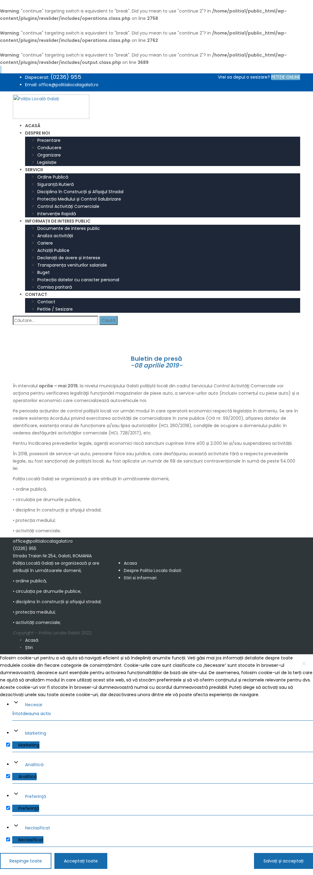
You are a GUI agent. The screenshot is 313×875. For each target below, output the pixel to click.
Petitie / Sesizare (55, 309)
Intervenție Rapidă (56, 214)
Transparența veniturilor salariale (72, 265)
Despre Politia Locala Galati (152, 570)
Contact (46, 302)
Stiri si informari (140, 578)
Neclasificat (37, 828)
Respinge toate (25, 861)
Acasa (130, 563)
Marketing (35, 733)
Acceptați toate (81, 861)
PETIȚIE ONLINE (285, 77)
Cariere (45, 243)
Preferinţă (35, 796)
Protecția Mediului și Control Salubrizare (79, 199)
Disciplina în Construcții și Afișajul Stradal (80, 192)
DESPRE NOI (37, 133)
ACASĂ (32, 126)
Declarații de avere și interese (68, 258)
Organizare (49, 155)
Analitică (34, 765)
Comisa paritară (54, 287)
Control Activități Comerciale (68, 206)
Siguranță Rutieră (55, 184)
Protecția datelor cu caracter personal (78, 280)
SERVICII (34, 170)
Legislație (47, 162)
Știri (29, 647)
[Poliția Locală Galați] (51, 106)
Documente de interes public (68, 228)
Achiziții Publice (53, 250)
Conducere (49, 148)
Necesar (33, 705)
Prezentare (49, 140)
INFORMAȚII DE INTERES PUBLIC (57, 221)
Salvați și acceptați (283, 861)
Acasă (31, 640)
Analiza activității (55, 236)
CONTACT (36, 294)
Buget (43, 272)
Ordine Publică (52, 177)
